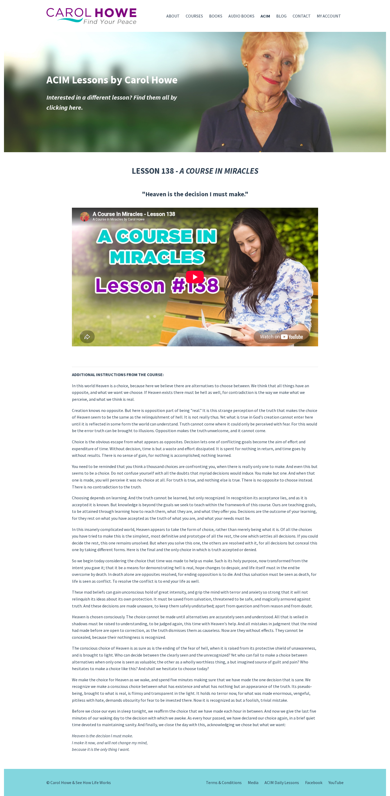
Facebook (313, 782)
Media (253, 782)
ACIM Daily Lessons (282, 782)
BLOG (281, 16)
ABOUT (173, 16)
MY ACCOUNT (329, 16)
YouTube (336, 782)
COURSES (194, 16)
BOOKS (215, 16)
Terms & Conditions (224, 782)
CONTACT (302, 16)
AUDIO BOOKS (241, 16)
